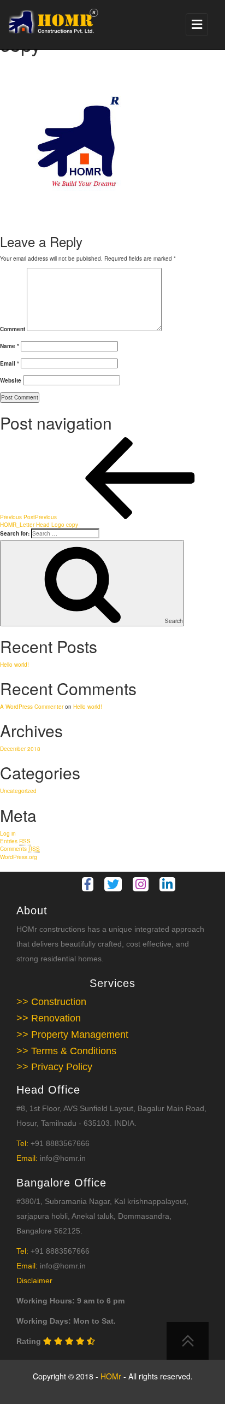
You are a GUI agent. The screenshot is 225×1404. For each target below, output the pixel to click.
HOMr (111, 1376)
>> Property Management (72, 1034)
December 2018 (20, 749)
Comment (12, 329)
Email (9, 363)
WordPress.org (18, 857)
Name (9, 346)
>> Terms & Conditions (66, 1050)
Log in (8, 833)
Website (10, 380)
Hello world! (14, 664)
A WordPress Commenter (31, 706)
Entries (15, 841)
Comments (20, 849)
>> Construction (51, 1001)
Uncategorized (18, 791)
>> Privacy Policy (54, 1066)
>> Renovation (48, 1018)
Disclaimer (34, 1280)
